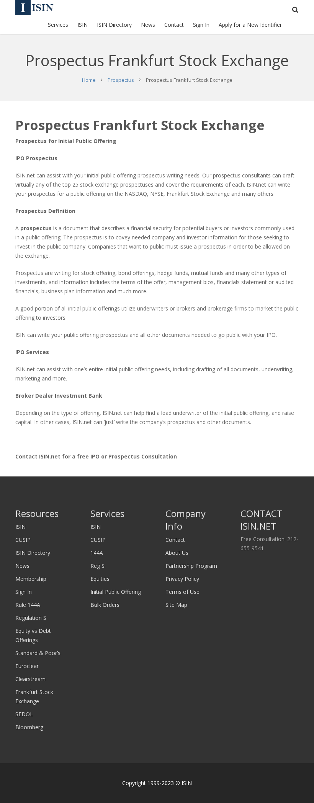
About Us (176, 552)
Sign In (23, 591)
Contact (175, 539)
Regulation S (30, 617)
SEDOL (24, 714)
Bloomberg (29, 727)
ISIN (20, 526)
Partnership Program (191, 565)
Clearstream (30, 679)
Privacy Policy (182, 578)
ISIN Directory (32, 552)
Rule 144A (27, 604)
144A (96, 552)
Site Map (176, 604)
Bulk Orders (104, 604)
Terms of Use (182, 591)
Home (89, 79)
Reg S (97, 565)
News (22, 565)
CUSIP (23, 539)
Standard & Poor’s (38, 653)
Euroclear (27, 666)
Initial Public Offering (115, 591)
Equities (100, 578)
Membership (30, 578)
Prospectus (121, 79)
